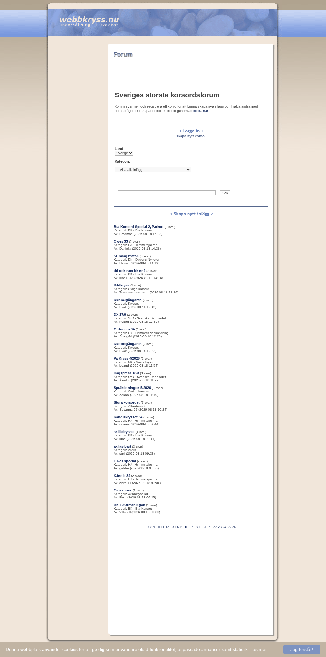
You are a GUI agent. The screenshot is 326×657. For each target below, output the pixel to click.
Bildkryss (121, 285)
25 (229, 527)
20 (205, 527)
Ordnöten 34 (124, 329)
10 (158, 527)
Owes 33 (121, 241)
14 (177, 527)
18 (196, 527)
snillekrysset (124, 432)
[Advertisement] (77, 139)
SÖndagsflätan (126, 256)
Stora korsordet (127, 402)
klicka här (200, 111)
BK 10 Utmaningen (129, 505)
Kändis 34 (122, 475)
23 (220, 527)
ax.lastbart (122, 446)
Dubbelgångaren (128, 300)
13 (172, 527)
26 (234, 527)
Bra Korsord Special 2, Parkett (139, 227)
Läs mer (258, 649)
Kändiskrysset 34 (128, 417)
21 (210, 527)
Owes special (125, 461)
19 (200, 527)
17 (191, 527)
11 (162, 527)
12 (167, 527)
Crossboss (123, 490)
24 (224, 527)
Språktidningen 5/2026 (132, 388)
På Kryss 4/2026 (127, 358)
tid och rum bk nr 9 (129, 270)
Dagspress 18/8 (126, 373)
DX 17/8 (120, 314)
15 (181, 527)
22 (215, 527)
